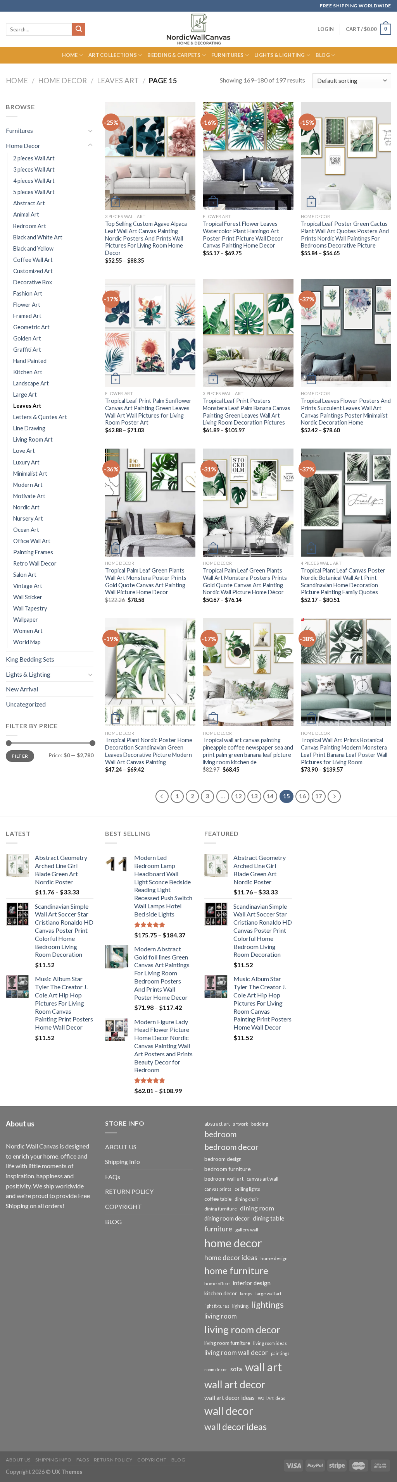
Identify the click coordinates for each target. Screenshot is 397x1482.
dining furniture (220, 1209)
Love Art (24, 450)
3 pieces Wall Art (34, 169)
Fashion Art (27, 293)
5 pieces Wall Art (34, 192)
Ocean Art (26, 529)
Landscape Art (31, 383)
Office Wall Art (31, 541)
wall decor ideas (235, 1426)
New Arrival (22, 689)
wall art (263, 1367)
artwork (240, 1123)
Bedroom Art (29, 226)
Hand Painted (30, 361)
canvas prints (217, 1188)
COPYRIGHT (123, 1206)
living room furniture (227, 1343)
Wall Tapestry (30, 608)
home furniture (236, 1270)
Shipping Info (122, 1161)
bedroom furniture (227, 1169)
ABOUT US (120, 1146)
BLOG (113, 1221)
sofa (236, 1368)
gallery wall (246, 1230)
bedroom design (223, 1159)
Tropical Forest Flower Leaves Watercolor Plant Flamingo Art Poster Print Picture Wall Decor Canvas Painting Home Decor (243, 234)
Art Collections (112, 55)
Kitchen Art (27, 372)
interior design (252, 1282)
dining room (257, 1208)
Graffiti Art (27, 349)
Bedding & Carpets (173, 55)
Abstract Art (29, 203)
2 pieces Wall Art (34, 158)
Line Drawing (29, 428)
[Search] (78, 29)
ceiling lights (247, 1188)
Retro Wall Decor (35, 563)
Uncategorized (26, 704)
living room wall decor (236, 1352)
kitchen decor (220, 1293)
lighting (240, 1306)
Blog (323, 55)
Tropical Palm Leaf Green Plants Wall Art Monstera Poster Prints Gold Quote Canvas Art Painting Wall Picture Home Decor (145, 581)
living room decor (242, 1329)
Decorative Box (32, 282)
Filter (20, 756)
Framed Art (27, 316)
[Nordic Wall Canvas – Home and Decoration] (198, 29)
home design (274, 1258)
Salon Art (24, 574)
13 (254, 796)
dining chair (247, 1199)
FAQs (112, 1176)
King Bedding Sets (30, 659)
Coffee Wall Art (33, 259)
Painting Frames (33, 552)
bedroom (220, 1134)
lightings (268, 1305)
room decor (215, 1369)
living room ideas (270, 1343)
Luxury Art (26, 462)
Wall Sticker (27, 597)
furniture (218, 1228)
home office (217, 1283)
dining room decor (227, 1218)
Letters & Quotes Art (40, 417)
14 (270, 796)
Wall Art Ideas (271, 1398)
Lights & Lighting (279, 55)
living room (220, 1316)
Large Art (25, 394)
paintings (280, 1353)
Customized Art (33, 271)
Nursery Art (28, 518)
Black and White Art (37, 237)
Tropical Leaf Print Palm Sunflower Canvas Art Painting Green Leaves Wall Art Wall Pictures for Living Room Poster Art (148, 411)
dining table (268, 1218)
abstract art (217, 1124)
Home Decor (62, 80)
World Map (27, 642)
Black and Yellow (33, 248)
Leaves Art (118, 80)
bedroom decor (231, 1147)
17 (318, 796)
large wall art (268, 1293)
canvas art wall (262, 1179)
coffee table (217, 1199)
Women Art (28, 631)
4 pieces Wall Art (34, 180)
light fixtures (216, 1305)
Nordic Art (26, 507)
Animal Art (26, 214)
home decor (233, 1243)
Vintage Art (27, 586)
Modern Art (28, 484)
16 (302, 796)
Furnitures (227, 55)
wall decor (228, 1410)
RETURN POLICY (129, 1191)
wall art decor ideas (229, 1397)
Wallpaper (25, 619)
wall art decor (235, 1384)
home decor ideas (230, 1257)
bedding (259, 1124)
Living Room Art (33, 439)
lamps (246, 1293)
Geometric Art (31, 327)
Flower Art (26, 304)
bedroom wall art (223, 1179)
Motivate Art (29, 496)
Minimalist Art (30, 473)
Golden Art (27, 338)
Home (70, 55)
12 (238, 796)
